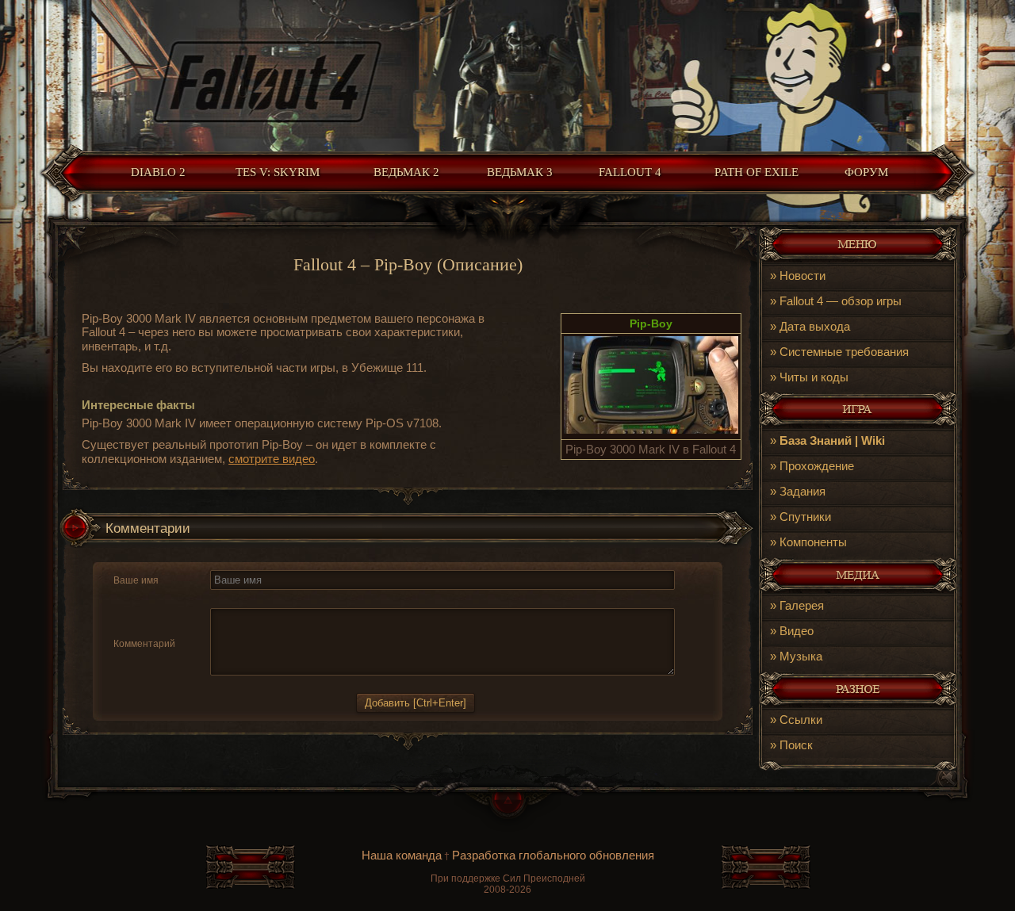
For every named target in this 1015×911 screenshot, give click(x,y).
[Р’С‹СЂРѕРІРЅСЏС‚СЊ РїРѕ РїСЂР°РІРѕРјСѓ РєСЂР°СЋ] (333, 599)
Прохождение (816, 466)
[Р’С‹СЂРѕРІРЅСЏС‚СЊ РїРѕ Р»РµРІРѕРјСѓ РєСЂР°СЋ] (296, 599)
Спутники (805, 516)
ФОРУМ (866, 172)
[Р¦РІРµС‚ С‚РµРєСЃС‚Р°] (354, 599)
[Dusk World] (507, 72)
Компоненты (813, 542)
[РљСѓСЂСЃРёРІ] (238, 599)
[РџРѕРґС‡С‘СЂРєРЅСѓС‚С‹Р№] (275, 599)
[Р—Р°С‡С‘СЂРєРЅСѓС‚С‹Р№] (256, 599)
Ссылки (800, 719)
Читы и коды (813, 377)
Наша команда (402, 855)
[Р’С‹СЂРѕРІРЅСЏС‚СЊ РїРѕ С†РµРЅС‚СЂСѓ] (315, 599)
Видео (796, 630)
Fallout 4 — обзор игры (840, 301)
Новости (802, 275)
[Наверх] (507, 812)
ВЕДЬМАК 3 (520, 172)
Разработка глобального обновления (553, 855)
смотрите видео (271, 458)
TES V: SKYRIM (278, 172)
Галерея (801, 605)
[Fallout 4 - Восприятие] (651, 429)
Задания (802, 491)
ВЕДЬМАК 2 (406, 172)
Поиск (796, 745)
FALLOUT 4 (630, 172)
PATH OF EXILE (756, 172)
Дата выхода (814, 326)
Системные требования (844, 351)
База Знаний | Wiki (832, 440)
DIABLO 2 (158, 172)
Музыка (800, 656)
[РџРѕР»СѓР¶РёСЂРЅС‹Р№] (219, 599)
